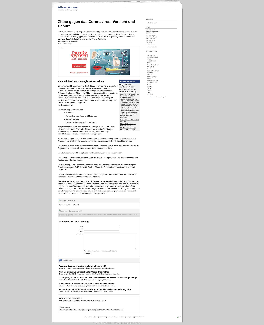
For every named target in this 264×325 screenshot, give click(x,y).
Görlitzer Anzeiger (98, 323)
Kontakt (101, 317)
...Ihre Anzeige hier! (152, 22)
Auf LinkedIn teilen (116, 310)
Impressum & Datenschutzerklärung (116, 317)
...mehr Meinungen (151, 46)
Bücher (149, 63)
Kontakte (149, 74)
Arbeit (149, 59)
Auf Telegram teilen (89, 310)
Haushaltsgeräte (152, 68)
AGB (105, 317)
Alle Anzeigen (151, 55)
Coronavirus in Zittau (65, 205)
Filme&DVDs (150, 66)
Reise (149, 84)
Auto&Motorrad (151, 61)
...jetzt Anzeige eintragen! (156, 96)
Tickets (149, 90)
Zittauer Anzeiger (68, 7)
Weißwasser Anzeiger (129, 323)
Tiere (148, 92)
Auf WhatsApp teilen (103, 310)
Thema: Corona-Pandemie (127, 81)
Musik (149, 78)
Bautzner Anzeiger (118, 323)
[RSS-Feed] (179, 317)
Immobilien (150, 72)
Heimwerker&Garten (153, 70)
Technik (149, 88)
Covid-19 (76, 205)
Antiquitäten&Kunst (152, 57)
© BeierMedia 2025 (139, 317)
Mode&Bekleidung (152, 80)
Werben (91, 317)
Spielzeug (150, 86)
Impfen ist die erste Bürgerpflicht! (129, 120)
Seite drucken (65, 307)
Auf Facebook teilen (66, 310)
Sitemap (132, 317)
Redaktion (86, 317)
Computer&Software (153, 64)
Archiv (127, 317)
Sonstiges (150, 94)
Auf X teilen (77, 310)
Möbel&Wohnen (151, 76)
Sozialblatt (138, 323)
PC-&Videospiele (152, 82)
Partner (96, 317)
